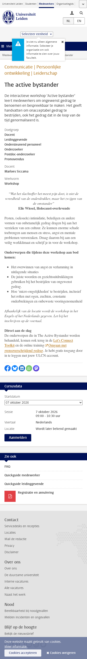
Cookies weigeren (63, 653)
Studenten (30, 4)
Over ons (10, 568)
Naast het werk (14, 595)
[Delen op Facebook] (7, 368)
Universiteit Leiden (12, 4)
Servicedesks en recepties (21, 526)
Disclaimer (11, 552)
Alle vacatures (13, 588)
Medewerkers (46, 4)
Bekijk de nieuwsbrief (19, 634)
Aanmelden (18, 437)
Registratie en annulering (36, 493)
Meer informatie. (15, 647)
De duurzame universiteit (21, 575)
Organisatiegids (65, 4)
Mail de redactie (15, 539)
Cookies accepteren (23, 653)
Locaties (10, 533)
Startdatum (12, 397)
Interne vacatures (16, 581)
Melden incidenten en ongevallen (27, 617)
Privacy (9, 546)
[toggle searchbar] (81, 12)
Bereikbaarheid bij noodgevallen (26, 611)
